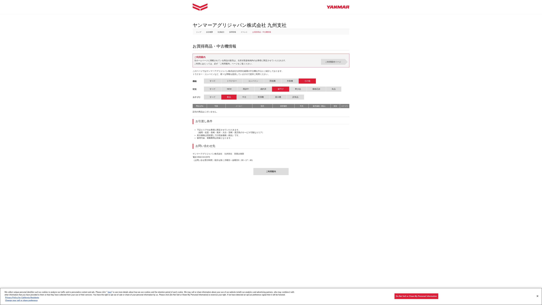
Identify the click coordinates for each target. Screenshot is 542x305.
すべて (213, 81)
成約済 (263, 89)
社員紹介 (221, 32)
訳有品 (295, 97)
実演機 (261, 97)
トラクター (232, 81)
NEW (229, 89)
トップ (198, 32)
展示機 (278, 97)
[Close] (537, 296)
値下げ (281, 89)
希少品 (298, 89)
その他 (307, 81)
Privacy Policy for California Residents (22, 298)
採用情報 (232, 32)
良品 (334, 89)
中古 (244, 97)
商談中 (246, 89)
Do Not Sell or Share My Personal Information (416, 296)
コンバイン (253, 81)
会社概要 (209, 32)
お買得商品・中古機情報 (261, 32)
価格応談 (316, 89)
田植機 (273, 81)
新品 (229, 97)
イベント (244, 32)
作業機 (290, 81)
